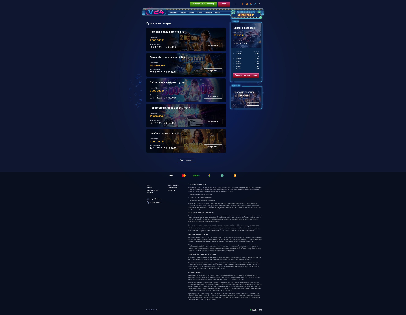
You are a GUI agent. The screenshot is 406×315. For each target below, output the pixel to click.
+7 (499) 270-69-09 (155, 202)
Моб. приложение (173, 185)
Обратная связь (173, 187)
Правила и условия (152, 190)
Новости (149, 187)
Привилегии (171, 190)
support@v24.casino (156, 199)
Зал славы (150, 192)
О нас (148, 185)
